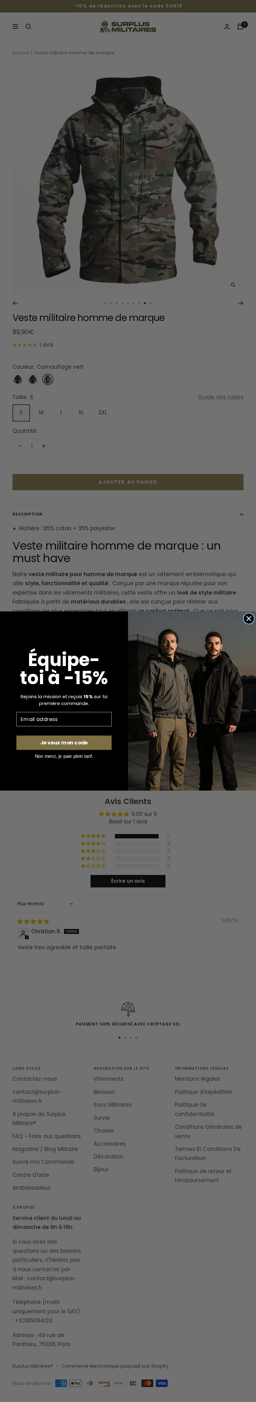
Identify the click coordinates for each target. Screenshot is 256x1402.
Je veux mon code (64, 742)
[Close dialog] (249, 619)
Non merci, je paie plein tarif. (64, 756)
